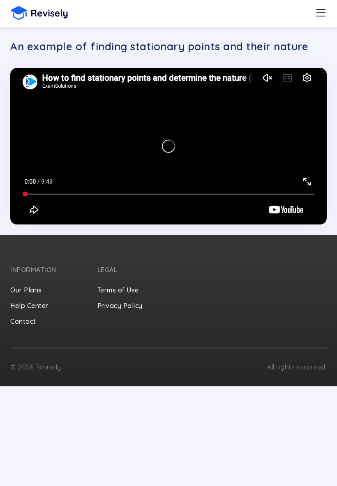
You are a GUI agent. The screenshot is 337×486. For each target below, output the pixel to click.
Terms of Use (118, 290)
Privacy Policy (120, 305)
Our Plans (26, 290)
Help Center (29, 305)
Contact (23, 321)
